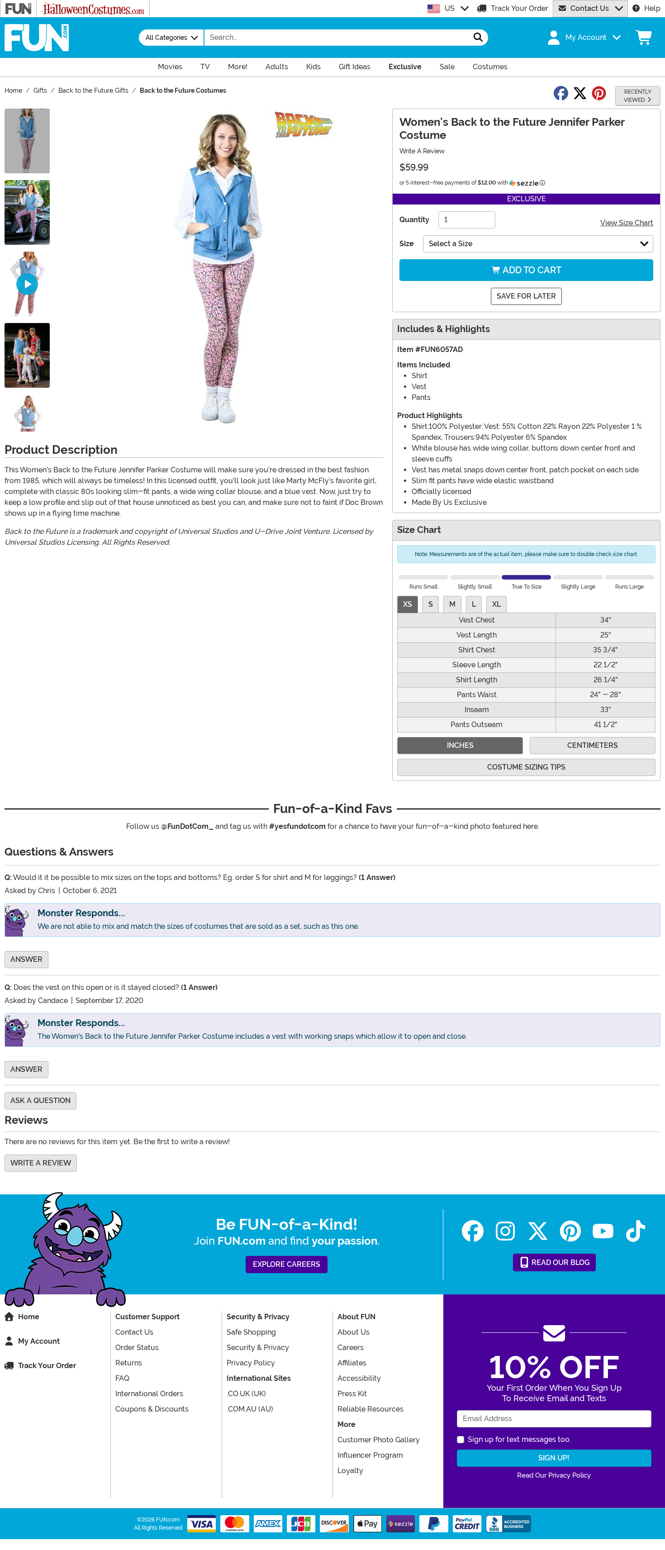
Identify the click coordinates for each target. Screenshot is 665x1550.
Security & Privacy (258, 1347)
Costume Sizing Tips (526, 767)
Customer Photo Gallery (378, 1440)
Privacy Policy (251, 1363)
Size (406, 243)
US (450, 8)
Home (28, 1316)
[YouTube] (603, 1231)
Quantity (414, 219)
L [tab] (474, 604)
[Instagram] (505, 1231)
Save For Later (526, 296)
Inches (460, 745)
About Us (353, 1332)
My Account (39, 1341)
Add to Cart (531, 270)
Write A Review (422, 151)
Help (652, 8)
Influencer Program (370, 1455)
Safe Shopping (251, 1332)
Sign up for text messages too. (519, 1439)
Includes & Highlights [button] (443, 329)
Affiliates (351, 1363)
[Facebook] (473, 1231)
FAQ (122, 1378)
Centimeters (592, 745)
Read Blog (560, 1262)
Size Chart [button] (419, 530)
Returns (128, 1363)
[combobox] (336, 37)
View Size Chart (626, 223)
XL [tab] (496, 604)
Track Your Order (519, 8)
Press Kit (352, 1393)
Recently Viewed (637, 96)
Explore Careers (286, 1264)
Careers (350, 1347)
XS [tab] (407, 604)
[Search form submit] (478, 37)
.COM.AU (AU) (250, 1409)
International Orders (149, 1393)
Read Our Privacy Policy (554, 1475)
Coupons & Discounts (152, 1409)
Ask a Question (40, 1100)
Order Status (137, 1347)
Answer (26, 959)
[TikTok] (635, 1231)
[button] (583, 37)
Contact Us (589, 8)
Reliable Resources (370, 1409)
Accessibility (359, 1378)
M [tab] (452, 604)
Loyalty (350, 1470)
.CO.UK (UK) (246, 1393)
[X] (538, 1231)
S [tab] (430, 604)
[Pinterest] (570, 1231)
